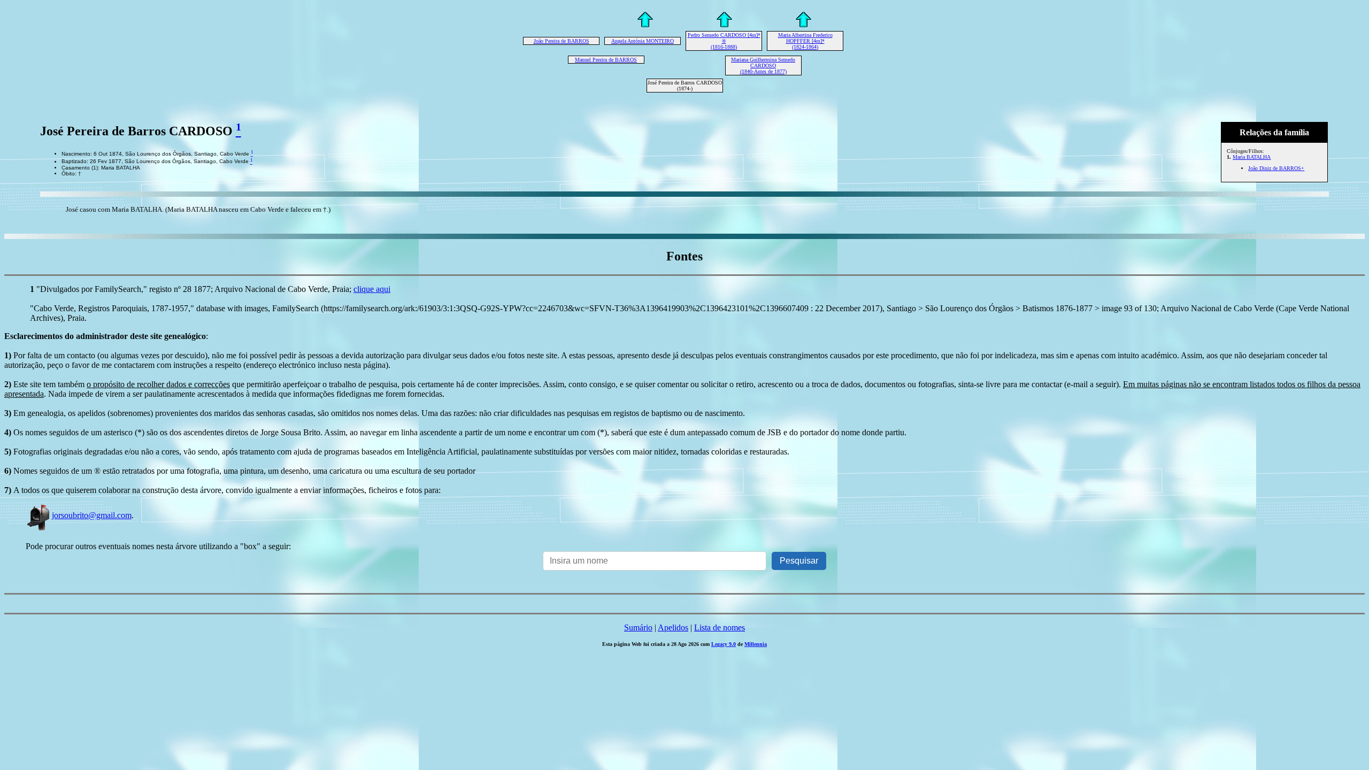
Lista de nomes (719, 627)
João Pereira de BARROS (561, 41)
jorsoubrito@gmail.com (92, 515)
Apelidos (673, 627)
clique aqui (371, 289)
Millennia (755, 644)
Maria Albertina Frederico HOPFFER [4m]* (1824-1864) (805, 41)
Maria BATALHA (1252, 157)
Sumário (638, 627)
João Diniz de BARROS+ (1276, 168)
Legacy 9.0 (723, 644)
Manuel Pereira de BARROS (606, 60)
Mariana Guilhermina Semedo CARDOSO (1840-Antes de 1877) (763, 65)
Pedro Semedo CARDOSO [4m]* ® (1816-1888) (724, 41)
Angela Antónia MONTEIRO (642, 41)
